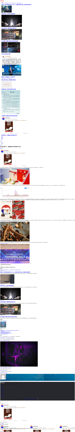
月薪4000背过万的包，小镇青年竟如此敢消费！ (8, 79)
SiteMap (2, 415)
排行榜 (2, 410)
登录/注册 (7, 402)
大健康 (2, 160)
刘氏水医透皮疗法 (2, 354)
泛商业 (2, 411)
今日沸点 (2, 2)
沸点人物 (2, 419)
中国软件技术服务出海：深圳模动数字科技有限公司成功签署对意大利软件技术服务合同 (10, 353)
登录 (1, 164)
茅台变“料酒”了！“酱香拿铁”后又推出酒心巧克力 (9, 158)
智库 (1, 162)
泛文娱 (2, 161)
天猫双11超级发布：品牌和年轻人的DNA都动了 (3, 393)
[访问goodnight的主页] (3, 350)
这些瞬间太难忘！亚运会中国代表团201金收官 (8, 112)
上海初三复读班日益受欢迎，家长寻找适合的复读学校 (6, 356)
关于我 (2, 414)
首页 (1, 165)
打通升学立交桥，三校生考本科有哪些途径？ (8, 13)
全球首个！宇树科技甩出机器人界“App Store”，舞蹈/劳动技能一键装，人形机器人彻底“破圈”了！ (16, 4)
